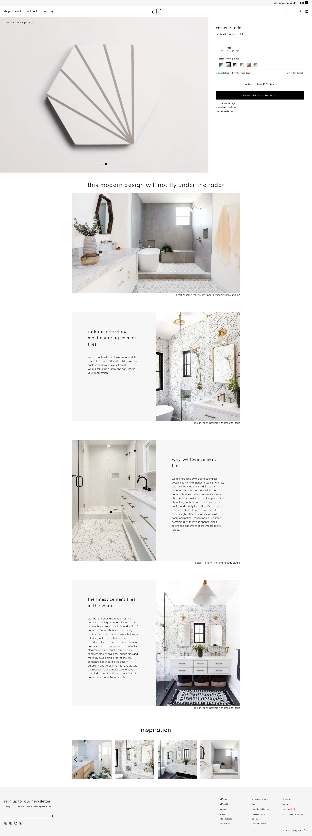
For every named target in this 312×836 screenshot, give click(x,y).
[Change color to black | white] (235, 64)
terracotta (287, 799)
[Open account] (300, 11)
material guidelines (224, 111)
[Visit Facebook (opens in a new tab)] (16, 823)
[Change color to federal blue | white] (221, 64)
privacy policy (10, 806)
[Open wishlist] (287, 11)
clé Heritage (229, 103)
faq (253, 804)
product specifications (226, 107)
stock (18, 11)
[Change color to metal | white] (255, 64)
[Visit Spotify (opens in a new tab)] (21, 823)
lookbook (32, 11)
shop (7, 11)
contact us (225, 823)
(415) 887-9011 (259, 823)
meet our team (258, 814)
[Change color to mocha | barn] (248, 64)
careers (223, 809)
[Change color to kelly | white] (241, 64)
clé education (226, 819)
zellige (255, 819)
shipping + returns (260, 799)
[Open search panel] (294, 11)
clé (289, 830)
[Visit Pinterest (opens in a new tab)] (11, 823)
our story (48, 11)
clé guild (224, 804)
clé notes (224, 799)
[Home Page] (156, 11)
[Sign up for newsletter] (28, 816)
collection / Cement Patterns (18, 22)
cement (286, 804)
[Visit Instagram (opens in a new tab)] (6, 823)
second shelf (289, 809)
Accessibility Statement (293, 814)
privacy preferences (42, 806)
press (222, 814)
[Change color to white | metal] (228, 64)
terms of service (25, 806)
